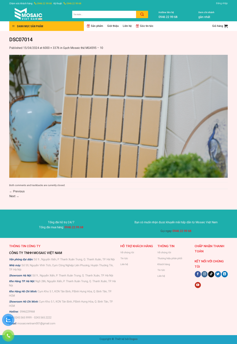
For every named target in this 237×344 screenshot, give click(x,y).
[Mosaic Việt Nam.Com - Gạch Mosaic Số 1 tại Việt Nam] (38, 14)
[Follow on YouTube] (198, 285)
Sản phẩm (97, 26)
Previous (17, 191)
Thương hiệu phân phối (169, 258)
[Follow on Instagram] (204, 274)
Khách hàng (163, 264)
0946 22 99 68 (44, 3)
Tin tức (124, 258)
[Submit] (142, 14)
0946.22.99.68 (73, 227)
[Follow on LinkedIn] (225, 274)
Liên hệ (127, 26)
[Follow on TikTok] (211, 274)
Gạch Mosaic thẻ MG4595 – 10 (83, 48)
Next (14, 196)
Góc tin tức (146, 26)
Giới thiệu (113, 26)
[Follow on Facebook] (198, 274)
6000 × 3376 (51, 48)
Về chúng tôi (127, 252)
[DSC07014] (118, 116)
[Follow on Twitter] (218, 274)
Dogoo (133, 339)
